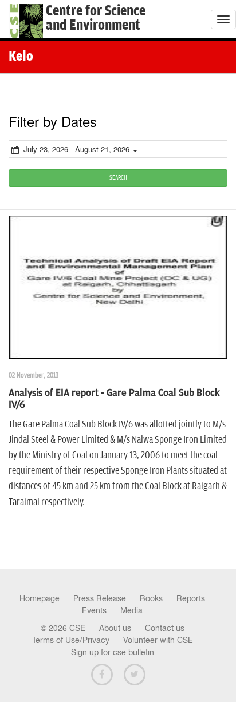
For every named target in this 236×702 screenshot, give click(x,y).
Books (151, 598)
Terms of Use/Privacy (70, 640)
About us (115, 628)
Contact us (164, 628)
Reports (190, 598)
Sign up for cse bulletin (112, 652)
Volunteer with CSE (158, 640)
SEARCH (118, 177)
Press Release (99, 598)
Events (94, 610)
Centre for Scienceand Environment (95, 18)
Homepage (39, 598)
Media (131, 610)
